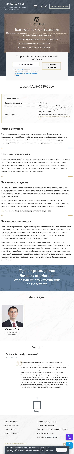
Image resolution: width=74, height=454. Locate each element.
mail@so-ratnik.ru (50, 426)
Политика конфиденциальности (15, 443)
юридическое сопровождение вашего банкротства (47, 33)
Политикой (10, 452)
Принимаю (61, 450)
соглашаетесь (25, 450)
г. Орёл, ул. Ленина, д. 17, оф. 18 (57, 429)
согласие (20, 69)
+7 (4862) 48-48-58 (50, 422)
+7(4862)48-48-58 (14, 3)
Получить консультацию (59, 6)
